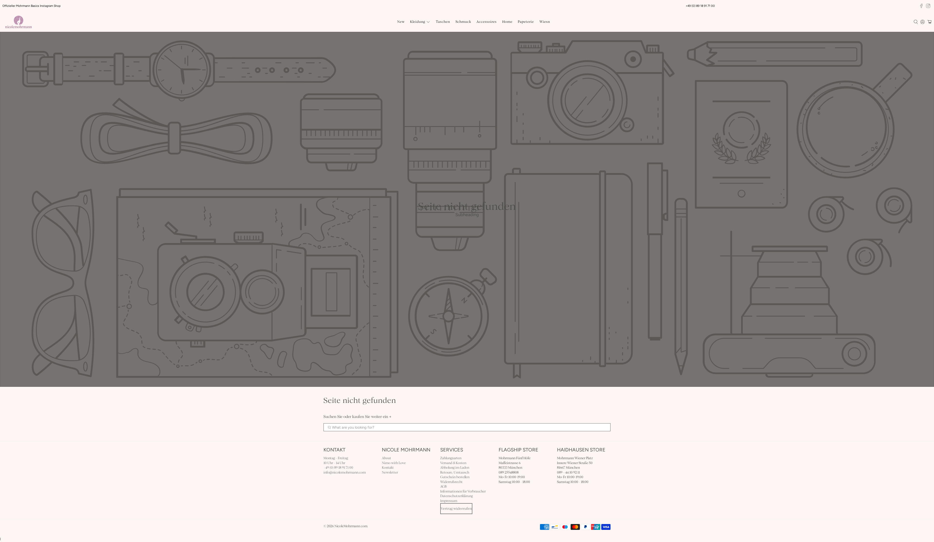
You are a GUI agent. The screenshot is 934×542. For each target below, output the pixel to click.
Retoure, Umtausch (454, 472)
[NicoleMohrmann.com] (18, 22)
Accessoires (486, 22)
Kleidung (417, 22)
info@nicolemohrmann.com (344, 472)
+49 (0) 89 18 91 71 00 (338, 468)
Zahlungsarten (450, 458)
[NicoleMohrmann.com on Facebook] (921, 6)
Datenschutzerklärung (456, 496)
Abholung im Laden (454, 468)
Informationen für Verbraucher (463, 491)
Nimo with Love (394, 463)
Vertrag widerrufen (456, 508)
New (401, 22)
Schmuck (463, 22)
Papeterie (526, 22)
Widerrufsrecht (451, 482)
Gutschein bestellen (454, 477)
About (386, 458)
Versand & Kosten (453, 463)
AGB (443, 486)
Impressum (448, 501)
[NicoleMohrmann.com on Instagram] (928, 6)
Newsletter (390, 472)
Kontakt (388, 468)
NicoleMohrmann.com (350, 526)
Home (507, 22)
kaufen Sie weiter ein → (371, 416)
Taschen (443, 22)
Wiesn (544, 22)
